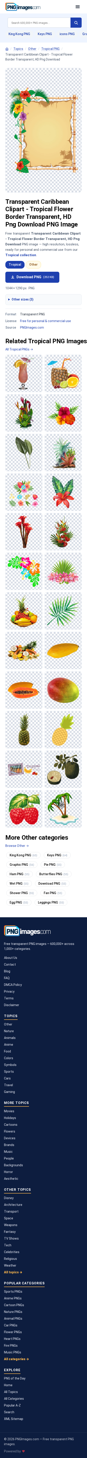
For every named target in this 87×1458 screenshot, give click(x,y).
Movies (9, 1111)
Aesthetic (11, 1178)
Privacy (9, 991)
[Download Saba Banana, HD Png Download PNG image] (23, 769)
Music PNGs (12, 1352)
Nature (9, 1031)
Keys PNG (45, 34)
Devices (9, 1138)
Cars (7, 1078)
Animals (10, 1038)
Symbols (10, 1065)
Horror (8, 1172)
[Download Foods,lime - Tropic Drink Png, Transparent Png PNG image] (63, 373)
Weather (10, 1265)
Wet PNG (19, 883)
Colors (8, 1058)
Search (9, 1412)
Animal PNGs (13, 1318)
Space (8, 1218)
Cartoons (10, 1124)
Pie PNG (53, 864)
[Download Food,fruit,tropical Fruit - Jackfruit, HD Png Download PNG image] (63, 769)
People (9, 1158)
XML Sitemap (13, 1419)
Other (32, 49)
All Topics (11, 1392)
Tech (7, 1245)
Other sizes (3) (22, 299)
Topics (18, 49)
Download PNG (35, 277)
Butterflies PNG (53, 874)
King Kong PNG (19, 34)
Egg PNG (19, 902)
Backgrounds (13, 1165)
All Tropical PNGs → (19, 349)
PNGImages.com (32, 327)
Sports (9, 1071)
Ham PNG (19, 874)
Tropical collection (20, 255)
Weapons (10, 1225)
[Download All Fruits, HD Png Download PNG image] (23, 729)
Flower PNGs (13, 1332)
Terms (9, 998)
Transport (11, 1211)
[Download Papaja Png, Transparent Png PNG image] (63, 650)
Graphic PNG (22, 864)
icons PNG (67, 34)
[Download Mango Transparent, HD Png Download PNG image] (63, 690)
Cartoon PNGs (14, 1305)
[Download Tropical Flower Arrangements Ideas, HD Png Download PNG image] (63, 531)
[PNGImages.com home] (38, 7)
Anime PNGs (13, 1298)
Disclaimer (11, 1005)
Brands (9, 1145)
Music (8, 1151)
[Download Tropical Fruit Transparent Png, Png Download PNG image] (23, 611)
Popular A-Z (12, 1405)
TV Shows (11, 1238)
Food (7, 1051)
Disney (9, 1198)
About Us (10, 958)
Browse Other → (17, 846)
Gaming (9, 1092)
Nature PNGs (13, 1312)
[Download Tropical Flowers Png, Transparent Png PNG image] (23, 531)
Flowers (9, 1131)
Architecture (13, 1205)
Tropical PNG (50, 49)
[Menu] (78, 7)
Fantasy (10, 1232)
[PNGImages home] (6, 49)
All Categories (14, 1398)
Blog (7, 971)
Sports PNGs (13, 1291)
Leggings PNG (51, 902)
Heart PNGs (12, 1339)
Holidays (10, 1118)
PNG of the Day (14, 1378)
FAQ (7, 978)
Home (8, 1385)
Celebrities (11, 1252)
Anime (8, 1044)
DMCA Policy (13, 985)
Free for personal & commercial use (45, 321)
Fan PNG (53, 893)
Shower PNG (22, 893)
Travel (8, 1085)
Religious (10, 1259)
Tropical (15, 264)
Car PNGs (10, 1325)
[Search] (76, 23)
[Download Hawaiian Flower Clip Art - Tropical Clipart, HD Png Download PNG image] (23, 571)
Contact (10, 964)
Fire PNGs (11, 1345)
